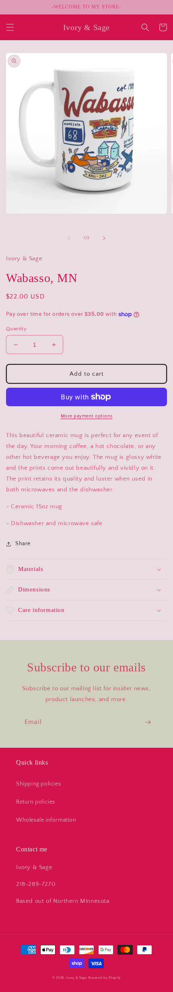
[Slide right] (104, 238)
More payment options (87, 416)
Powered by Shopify (104, 978)
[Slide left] (69, 238)
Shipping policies (38, 784)
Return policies (35, 802)
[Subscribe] (148, 722)
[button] (10, 27)
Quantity (16, 328)
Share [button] (23, 543)
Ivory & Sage (76, 978)
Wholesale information (46, 820)
